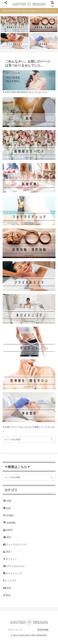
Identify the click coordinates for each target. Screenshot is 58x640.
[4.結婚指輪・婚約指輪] (44, 24)
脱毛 (8, 588)
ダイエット (11, 559)
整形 (8, 595)
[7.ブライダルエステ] (15, 41)
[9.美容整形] (44, 41)
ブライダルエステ (15, 566)
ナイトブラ (10, 580)
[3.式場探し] (15, 24)
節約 (8, 537)
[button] (52, 439)
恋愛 (8, 501)
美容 (8, 551)
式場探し (10, 515)
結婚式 (9, 530)
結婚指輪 (10, 522)
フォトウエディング (15, 544)
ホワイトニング (13, 573)
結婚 (8, 508)
